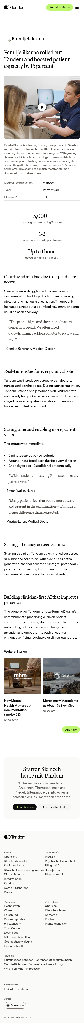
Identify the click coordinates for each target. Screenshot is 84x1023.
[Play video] (42, 107)
